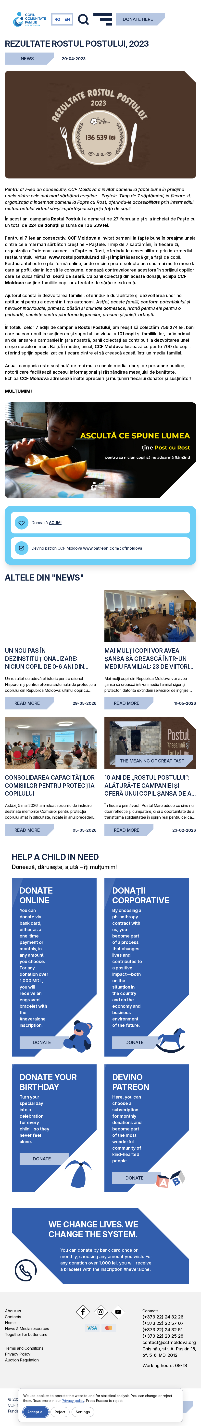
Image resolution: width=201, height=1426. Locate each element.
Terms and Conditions (24, 1348)
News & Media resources (27, 1328)
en (67, 19)
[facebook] (83, 1312)
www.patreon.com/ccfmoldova (112, 548)
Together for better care (26, 1334)
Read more (27, 703)
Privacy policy (73, 1401)
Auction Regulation (22, 1360)
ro (57, 19)
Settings (83, 1412)
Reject (60, 1412)
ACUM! (55, 522)
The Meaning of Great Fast (152, 760)
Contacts (13, 1316)
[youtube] (118, 1312)
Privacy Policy (17, 1354)
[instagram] (100, 1312)
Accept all (35, 1412)
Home (10, 1322)
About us (13, 1310)
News (27, 58)
